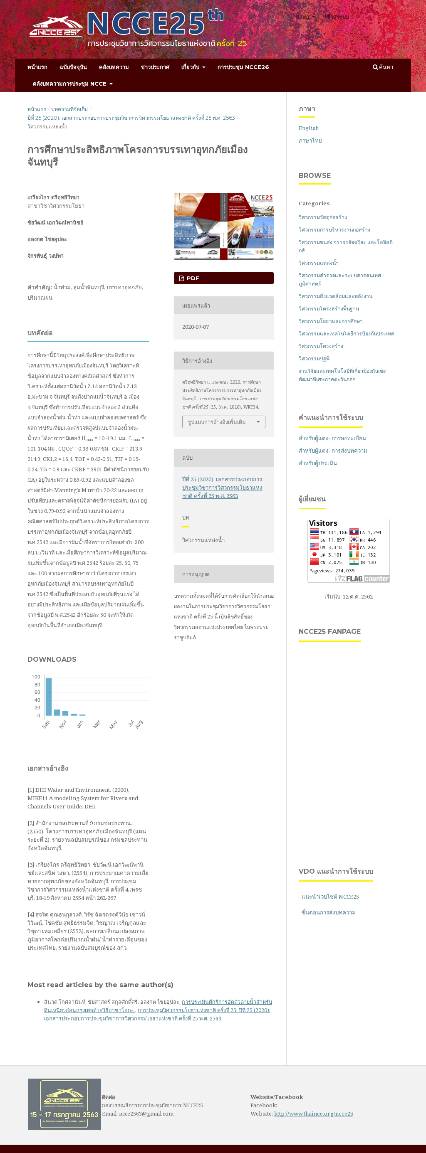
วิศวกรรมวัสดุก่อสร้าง (323, 217)
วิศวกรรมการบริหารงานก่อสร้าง (334, 229)
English (309, 128)
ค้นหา (385, 67)
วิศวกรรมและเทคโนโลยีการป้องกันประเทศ (346, 333)
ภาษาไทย (310, 140)
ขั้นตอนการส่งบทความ (329, 912)
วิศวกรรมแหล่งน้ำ (319, 262)
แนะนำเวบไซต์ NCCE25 (330, 896)
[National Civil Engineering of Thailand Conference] (64, 1127)
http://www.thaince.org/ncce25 (313, 1113)
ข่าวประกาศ (155, 67)
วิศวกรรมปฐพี (314, 358)
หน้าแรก (37, 67)
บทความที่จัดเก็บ (69, 109)
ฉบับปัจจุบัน (73, 67)
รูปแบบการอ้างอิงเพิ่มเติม (217, 422)
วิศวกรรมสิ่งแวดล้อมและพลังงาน (335, 296)
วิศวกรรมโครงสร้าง (321, 346)
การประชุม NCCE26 (243, 67)
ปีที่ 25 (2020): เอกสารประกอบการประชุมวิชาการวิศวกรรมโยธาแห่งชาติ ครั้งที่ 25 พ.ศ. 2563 (131, 118)
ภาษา (303, 16)
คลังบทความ (114, 67)
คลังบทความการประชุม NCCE (70, 83)
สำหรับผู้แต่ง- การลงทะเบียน (332, 438)
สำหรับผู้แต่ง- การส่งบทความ (333, 450)
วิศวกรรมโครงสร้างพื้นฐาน (329, 308)
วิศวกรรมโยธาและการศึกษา (331, 321)
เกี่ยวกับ (191, 67)
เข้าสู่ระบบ (337, 16)
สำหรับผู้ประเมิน (318, 463)
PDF (192, 278)
